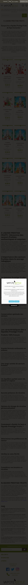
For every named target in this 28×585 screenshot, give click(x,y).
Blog (10, 1)
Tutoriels (5, 1)
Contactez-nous (24, 1)
